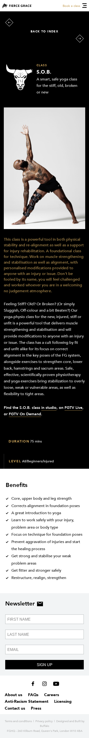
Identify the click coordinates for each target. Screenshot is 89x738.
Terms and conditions (18, 721)
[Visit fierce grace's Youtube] (55, 685)
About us (13, 695)
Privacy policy (44, 721)
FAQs (33, 695)
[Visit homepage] (17, 5)
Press (36, 708)
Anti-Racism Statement (26, 701)
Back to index (45, 31)
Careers (51, 695)
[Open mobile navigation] (84, 5)
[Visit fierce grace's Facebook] (34, 685)
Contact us (15, 708)
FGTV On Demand (25, 414)
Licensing (63, 701)
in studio (48, 407)
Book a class (71, 6)
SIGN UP (44, 665)
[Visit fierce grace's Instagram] (45, 685)
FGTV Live (73, 407)
